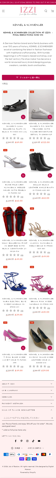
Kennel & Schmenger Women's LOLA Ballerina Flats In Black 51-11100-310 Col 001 (14, 128)
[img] (11, 138)
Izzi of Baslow (14, 466)
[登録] (52, 418)
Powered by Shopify (28, 472)
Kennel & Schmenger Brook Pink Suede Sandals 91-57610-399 (41, 301)
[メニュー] (3, 11)
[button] (45, 11)
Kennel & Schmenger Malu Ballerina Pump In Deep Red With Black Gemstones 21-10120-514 (14, 245)
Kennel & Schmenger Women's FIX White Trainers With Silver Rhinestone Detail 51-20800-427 (41, 128)
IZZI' (47, 33)
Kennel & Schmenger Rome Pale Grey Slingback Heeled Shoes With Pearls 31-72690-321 (14, 187)
